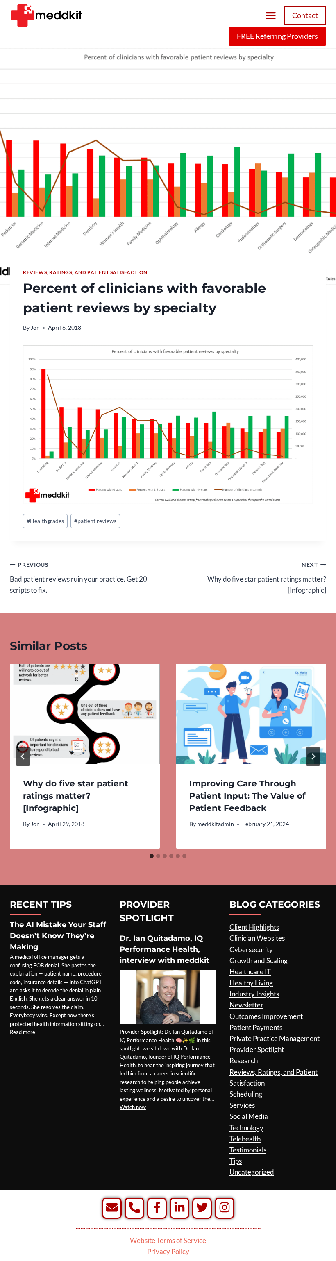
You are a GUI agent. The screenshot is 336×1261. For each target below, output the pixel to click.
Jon (35, 327)
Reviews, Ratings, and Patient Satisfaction (85, 272)
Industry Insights (254, 993)
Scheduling (245, 1094)
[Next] (313, 756)
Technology (246, 1127)
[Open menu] (270, 15)
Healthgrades (45, 521)
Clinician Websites (257, 938)
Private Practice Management (274, 1038)
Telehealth (245, 1138)
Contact (305, 15)
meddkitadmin (215, 824)
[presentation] (85, 714)
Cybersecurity (251, 949)
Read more (22, 1032)
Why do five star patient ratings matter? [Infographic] (266, 577)
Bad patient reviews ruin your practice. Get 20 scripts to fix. (78, 577)
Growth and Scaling (258, 960)
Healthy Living (251, 982)
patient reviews (95, 521)
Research (243, 1060)
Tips (235, 1161)
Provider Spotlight (256, 1049)
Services (242, 1105)
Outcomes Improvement (266, 1016)
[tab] (152, 856)
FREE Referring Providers (277, 36)
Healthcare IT (250, 971)
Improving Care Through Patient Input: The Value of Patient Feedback (247, 796)
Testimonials (247, 1150)
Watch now (133, 1107)
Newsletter (246, 1005)
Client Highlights (254, 927)
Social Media (248, 1116)
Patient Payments (255, 1027)
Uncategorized (251, 1172)
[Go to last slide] (23, 756)
